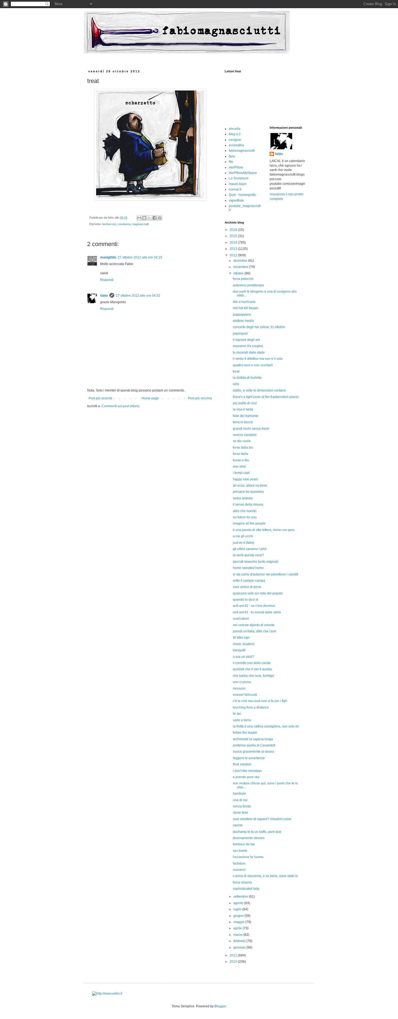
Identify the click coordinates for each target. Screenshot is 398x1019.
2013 (234, 249)
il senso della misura (248, 504)
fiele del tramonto (245, 416)
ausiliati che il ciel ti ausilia (252, 669)
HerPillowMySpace (243, 173)
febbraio (239, 941)
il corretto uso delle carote (252, 663)
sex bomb (240, 851)
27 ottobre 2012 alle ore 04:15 (140, 257)
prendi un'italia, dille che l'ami (254, 631)
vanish (238, 825)
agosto (238, 903)
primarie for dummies (248, 492)
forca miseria (242, 882)
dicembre (240, 261)
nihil (236, 384)
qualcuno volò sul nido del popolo (258, 593)
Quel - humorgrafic (242, 195)
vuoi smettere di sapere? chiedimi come (262, 819)
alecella (234, 129)
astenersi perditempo (248, 285)
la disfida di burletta (247, 378)
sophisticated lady (246, 889)
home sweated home (248, 568)
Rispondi (106, 280)
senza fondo (242, 806)
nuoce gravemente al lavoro (253, 751)
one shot (239, 466)
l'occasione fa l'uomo (248, 857)
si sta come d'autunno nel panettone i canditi (265, 574)
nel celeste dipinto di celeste (254, 625)
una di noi (240, 800)
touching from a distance (251, 707)
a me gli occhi (243, 536)
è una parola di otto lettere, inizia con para (264, 530)
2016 (234, 230)
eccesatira (236, 145)
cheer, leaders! (244, 644)
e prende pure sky (246, 777)
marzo (238, 935)
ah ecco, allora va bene (250, 485)
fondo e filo (241, 460)
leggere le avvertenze (249, 758)
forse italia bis (243, 447)
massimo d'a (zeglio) (248, 346)
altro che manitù (244, 511)
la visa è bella (243, 409)
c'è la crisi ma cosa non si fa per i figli (260, 701)
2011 (234, 955)
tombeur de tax (244, 844)
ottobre (238, 273)
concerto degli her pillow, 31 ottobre (259, 327)
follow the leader (245, 733)
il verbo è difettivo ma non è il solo (258, 359)
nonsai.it (235, 189)
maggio (239, 922)
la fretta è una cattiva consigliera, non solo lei (266, 726)
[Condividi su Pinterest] (159, 218)
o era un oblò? (243, 657)
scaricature (241, 618)
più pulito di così (245, 403)
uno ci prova (242, 682)
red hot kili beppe (245, 308)
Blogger (220, 1006)
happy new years (245, 479)
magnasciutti (140, 224)
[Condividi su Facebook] (154, 218)
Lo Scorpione (239, 178)
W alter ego (241, 637)
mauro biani (237, 184)
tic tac (237, 714)
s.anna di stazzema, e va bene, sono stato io (265, 876)
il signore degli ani (246, 340)
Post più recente (100, 398)
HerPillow (236, 167)
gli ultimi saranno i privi (250, 549)
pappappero (242, 314)
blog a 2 (235, 134)
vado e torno (242, 720)
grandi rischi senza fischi (251, 429)
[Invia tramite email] (139, 218)
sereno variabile (245, 435)
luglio (237, 909)
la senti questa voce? (248, 555)
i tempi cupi (241, 473)
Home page (150, 398)
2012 (234, 255)
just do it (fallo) (243, 543)
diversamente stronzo (249, 838)
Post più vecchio (200, 398)
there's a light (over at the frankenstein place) (266, 397)
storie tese (240, 812)
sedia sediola (243, 498)
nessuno (239, 688)
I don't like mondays (247, 771)
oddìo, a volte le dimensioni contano (259, 390)
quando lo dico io (245, 599)
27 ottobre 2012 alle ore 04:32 (138, 295)
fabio (104, 295)
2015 (234, 236)
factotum (239, 863)
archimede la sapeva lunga (253, 739)
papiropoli (240, 333)
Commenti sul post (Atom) (120, 406)
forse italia (240, 454)
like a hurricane (244, 302)
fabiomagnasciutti (242, 151)
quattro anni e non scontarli (253, 365)
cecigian (235, 140)
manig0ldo (108, 257)
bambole (239, 793)
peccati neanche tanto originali (255, 562)
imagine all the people (249, 523)
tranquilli (239, 650)
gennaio (239, 947)
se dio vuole (242, 441)
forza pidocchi (243, 279)
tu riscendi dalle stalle (249, 352)
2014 (234, 242)
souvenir (239, 870)
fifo (231, 162)
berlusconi (109, 224)
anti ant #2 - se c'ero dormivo (254, 606)
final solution (242, 764)
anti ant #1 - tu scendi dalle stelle (257, 612)
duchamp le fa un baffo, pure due (257, 832)
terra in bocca (243, 422)
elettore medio (243, 321)
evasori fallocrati (245, 695)
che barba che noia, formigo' (254, 676)
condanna (124, 224)
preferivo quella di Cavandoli (254, 745)
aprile (238, 928)
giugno (238, 916)
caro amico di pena (247, 587)
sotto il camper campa (249, 581)
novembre (241, 267)
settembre (241, 896)
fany (232, 156)
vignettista (236, 200)
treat (236, 371)
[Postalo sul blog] (144, 218)
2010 (234, 961)
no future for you (245, 517)
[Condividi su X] (149, 218)
